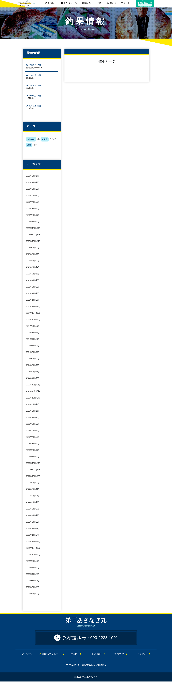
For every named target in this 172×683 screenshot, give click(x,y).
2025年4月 (30, 280)
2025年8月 (30, 254)
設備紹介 (111, 3)
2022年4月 (30, 515)
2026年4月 (30, 202)
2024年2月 (30, 372)
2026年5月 (30, 195)
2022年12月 (31, 463)
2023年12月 (31, 385)
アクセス (125, 3)
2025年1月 (30, 300)
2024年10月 (31, 319)
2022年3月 (30, 522)
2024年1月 (30, 378)
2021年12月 (31, 541)
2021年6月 (30, 581)
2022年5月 (30, 509)
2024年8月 (30, 332)
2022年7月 (30, 496)
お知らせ (31, 139)
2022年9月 (30, 483)
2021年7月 (30, 574)
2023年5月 (30, 430)
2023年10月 (31, 398)
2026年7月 (30, 182)
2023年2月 (30, 450)
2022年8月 (30, 489)
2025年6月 (30, 267)
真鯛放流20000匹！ (34, 68)
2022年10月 (31, 476)
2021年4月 (30, 594)
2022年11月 (31, 470)
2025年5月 (30, 274)
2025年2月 (30, 293)
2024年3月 (30, 365)
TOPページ (28, 653)
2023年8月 (30, 411)
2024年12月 (31, 306)
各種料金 (86, 3)
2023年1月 (30, 457)
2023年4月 (30, 437)
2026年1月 (30, 221)
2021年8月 (30, 567)
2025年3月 (30, 287)
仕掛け (99, 3)
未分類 (44, 139)
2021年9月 (30, 561)
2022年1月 (30, 535)
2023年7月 (30, 417)
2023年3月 (30, 443)
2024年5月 (30, 352)
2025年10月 (31, 241)
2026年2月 (30, 215)
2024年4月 (30, 359)
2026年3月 (30, 208)
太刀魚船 (30, 78)
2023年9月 (30, 404)
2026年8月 (30, 176)
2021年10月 (31, 554)
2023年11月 (31, 391)
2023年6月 (30, 424)
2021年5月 (30, 587)
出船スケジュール (68, 3)
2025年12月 (31, 228)
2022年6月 (30, 502)
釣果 (29, 145)
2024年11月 (31, 313)
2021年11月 (31, 548)
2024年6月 (30, 346)
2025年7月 (30, 261)
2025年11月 (31, 235)
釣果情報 (49, 3)
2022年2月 (30, 528)
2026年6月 (30, 189)
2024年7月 (30, 339)
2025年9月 (30, 248)
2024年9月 (30, 326)
